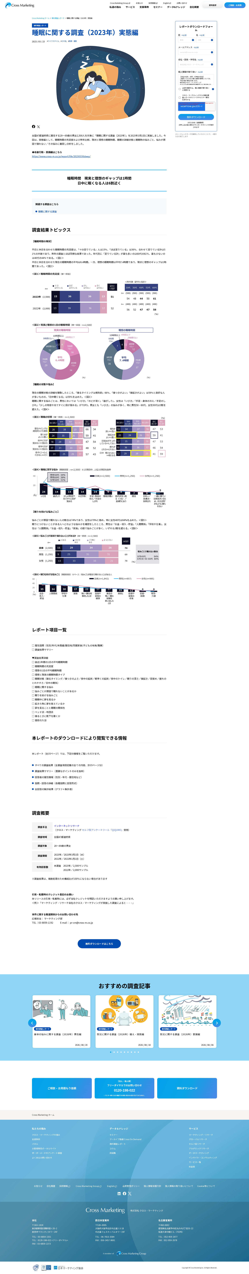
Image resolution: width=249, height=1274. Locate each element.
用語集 (113, 1153)
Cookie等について (206, 1185)
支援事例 (144, 7)
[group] (61, 1022)
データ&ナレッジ (176, 7)
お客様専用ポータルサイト (44, 1148)
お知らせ (139, 3)
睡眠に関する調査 (47, 211)
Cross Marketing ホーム (40, 18)
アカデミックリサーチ (199, 1148)
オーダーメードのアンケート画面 (47, 1153)
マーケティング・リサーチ (201, 1134)
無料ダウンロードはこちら (99, 943)
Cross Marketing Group (119, 3)
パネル (35, 1143)
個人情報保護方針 (152, 1185)
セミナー (158, 7)
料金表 (192, 1166)
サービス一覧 (195, 1162)
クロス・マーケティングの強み (46, 1134)
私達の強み (115, 7)
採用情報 (152, 3)
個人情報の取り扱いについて (179, 1185)
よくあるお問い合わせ (42, 1157)
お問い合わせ (182, 3)
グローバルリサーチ (198, 1139)
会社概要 (194, 7)
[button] (32, 1023)
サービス (130, 7)
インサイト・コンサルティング (203, 1157)
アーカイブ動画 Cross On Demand (125, 1139)
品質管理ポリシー (131, 1185)
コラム (113, 1148)
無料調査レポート (58, 18)
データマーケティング (199, 1153)
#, (53, 41)
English (166, 3)
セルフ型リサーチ (197, 1143)
